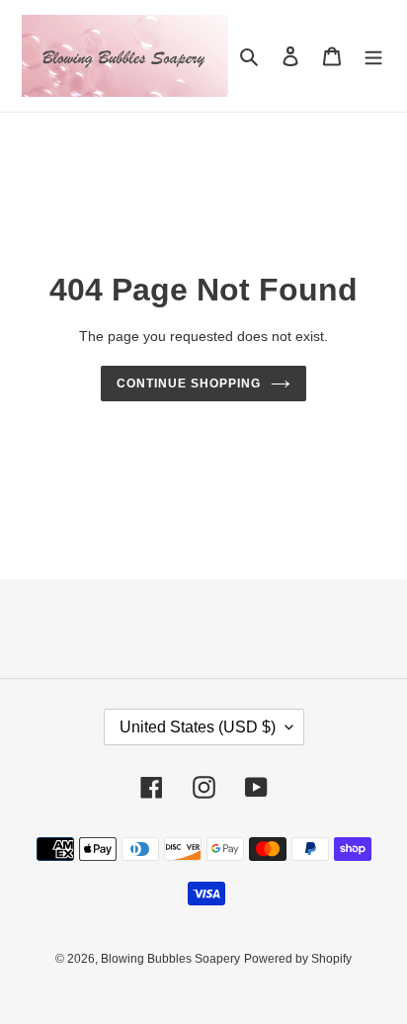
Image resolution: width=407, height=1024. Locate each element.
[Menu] (373, 56)
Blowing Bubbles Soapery (170, 959)
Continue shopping (189, 383)
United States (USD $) (198, 727)
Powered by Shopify (298, 959)
